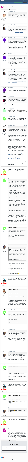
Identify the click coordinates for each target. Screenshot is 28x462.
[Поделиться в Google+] (3, 457)
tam (4, 11)
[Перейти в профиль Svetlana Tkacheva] (4, 281)
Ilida (4, 108)
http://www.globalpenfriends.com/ (19, 32)
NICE (4, 418)
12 (12, 9)
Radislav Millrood (4, 287)
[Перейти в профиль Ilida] (4, 110)
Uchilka (4, 243)
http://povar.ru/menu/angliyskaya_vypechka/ (20, 81)
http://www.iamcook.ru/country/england (12, 82)
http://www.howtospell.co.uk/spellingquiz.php (15, 158)
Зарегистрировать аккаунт (8, 450)
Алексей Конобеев (4, 126)
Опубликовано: (11, 11)
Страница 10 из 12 (19, 9)
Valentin (4, 87)
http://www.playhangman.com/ (11, 157)
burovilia (4, 96)
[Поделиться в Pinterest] (4, 457)
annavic (4, 24)
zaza (4, 428)
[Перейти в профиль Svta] (4, 119)
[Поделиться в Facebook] (2, 457)
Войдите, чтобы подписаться (4, 5)
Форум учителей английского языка (8, 2)
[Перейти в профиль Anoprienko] (4, 40)
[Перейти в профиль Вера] (2, 7)
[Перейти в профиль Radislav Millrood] (4, 292)
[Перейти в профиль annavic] (4, 28)
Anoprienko (4, 37)
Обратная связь (14, 459)
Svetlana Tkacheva (4, 277)
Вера (5, 7)
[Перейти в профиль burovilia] (4, 100)
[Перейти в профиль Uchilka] (4, 247)
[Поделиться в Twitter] (1, 457)
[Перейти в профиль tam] (4, 15)
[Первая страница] (1, 9)
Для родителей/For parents (14, 7)
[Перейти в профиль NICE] (4, 172)
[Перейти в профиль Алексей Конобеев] (4, 130)
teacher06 (4, 53)
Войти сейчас (20, 450)
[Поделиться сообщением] (26, 11)
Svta (4, 116)
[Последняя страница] (15, 9)
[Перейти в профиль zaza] (4, 430)
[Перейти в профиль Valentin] (4, 90)
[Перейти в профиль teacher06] (4, 57)
